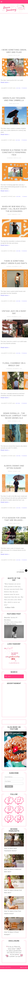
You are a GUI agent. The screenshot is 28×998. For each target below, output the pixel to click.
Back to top (23, 967)
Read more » (5, 82)
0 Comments (24, 140)
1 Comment (24, 196)
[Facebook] (9, 801)
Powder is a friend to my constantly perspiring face (14, 152)
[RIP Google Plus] (19, 810)
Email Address (8, 776)
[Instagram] (19, 819)
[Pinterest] (9, 810)
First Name (8, 781)
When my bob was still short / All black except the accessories (14, 209)
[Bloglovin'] (9, 819)
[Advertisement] (14, 31)
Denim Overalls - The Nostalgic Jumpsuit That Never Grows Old (14, 415)
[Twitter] (19, 801)
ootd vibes (18, 140)
